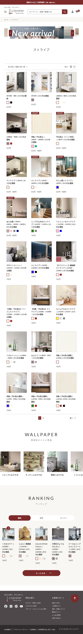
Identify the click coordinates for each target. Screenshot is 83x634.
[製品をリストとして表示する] (74, 67)
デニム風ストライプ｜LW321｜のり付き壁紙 (64, 181)
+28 (44, 558)
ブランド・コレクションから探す (36, 609)
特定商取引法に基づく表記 (46, 629)
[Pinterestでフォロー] (16, 607)
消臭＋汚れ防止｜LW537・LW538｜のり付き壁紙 (40, 139)
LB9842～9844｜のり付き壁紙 (66, 97)
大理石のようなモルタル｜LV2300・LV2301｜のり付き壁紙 (58, 549)
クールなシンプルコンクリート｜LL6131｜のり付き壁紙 (75, 548)
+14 (11, 556)
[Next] (72, 33)
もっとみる (40, 573)
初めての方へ (56, 603)
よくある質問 (56, 615)
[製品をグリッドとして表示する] (71, 67)
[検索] (64, 11)
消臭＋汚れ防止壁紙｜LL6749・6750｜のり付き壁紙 (41, 399)
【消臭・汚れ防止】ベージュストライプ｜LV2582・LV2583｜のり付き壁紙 (16, 313)
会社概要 (7, 629)
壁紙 (19, 518)
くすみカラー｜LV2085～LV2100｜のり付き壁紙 (8, 548)
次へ (71, 418)
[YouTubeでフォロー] (21, 607)
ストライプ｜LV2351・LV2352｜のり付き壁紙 (40, 266)
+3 (27, 556)
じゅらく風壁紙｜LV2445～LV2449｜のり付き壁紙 (25, 548)
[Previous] (10, 33)
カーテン (63, 518)
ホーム (6, 19)
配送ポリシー (56, 612)
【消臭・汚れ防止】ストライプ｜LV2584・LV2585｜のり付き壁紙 (41, 311)
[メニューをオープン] (5, 12)
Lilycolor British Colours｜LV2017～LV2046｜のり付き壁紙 (41, 549)
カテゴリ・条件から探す (33, 603)
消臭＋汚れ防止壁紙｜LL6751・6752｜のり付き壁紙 (16, 399)
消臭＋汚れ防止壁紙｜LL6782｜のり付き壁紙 (65, 356)
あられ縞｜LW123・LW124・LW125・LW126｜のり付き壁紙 (16, 224)
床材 (41, 518)
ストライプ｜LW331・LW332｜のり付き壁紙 (40, 181)
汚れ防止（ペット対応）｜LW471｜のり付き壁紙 (65, 138)
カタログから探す (31, 606)
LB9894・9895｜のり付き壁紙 (16, 138)
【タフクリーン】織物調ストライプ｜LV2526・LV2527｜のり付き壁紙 (65, 268)
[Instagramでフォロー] (11, 607)
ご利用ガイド (56, 606)
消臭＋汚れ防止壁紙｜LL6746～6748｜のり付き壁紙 (66, 399)
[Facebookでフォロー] (5, 607)
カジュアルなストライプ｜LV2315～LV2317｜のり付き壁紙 (66, 311)
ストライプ (15, 19)
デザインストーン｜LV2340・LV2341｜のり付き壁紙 (16, 268)
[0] (77, 11)
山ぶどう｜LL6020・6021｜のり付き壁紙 (41, 356)
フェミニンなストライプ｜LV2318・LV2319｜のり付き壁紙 (66, 224)
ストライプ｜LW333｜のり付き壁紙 (16, 181)
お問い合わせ (56, 618)
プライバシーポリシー (21, 629)
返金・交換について (58, 609)
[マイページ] (72, 12)
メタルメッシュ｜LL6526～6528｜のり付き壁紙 (16, 356)
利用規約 (33, 629)
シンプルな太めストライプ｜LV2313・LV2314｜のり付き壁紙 (41, 224)
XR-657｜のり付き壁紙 (40, 96)
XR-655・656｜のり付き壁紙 (16, 97)
